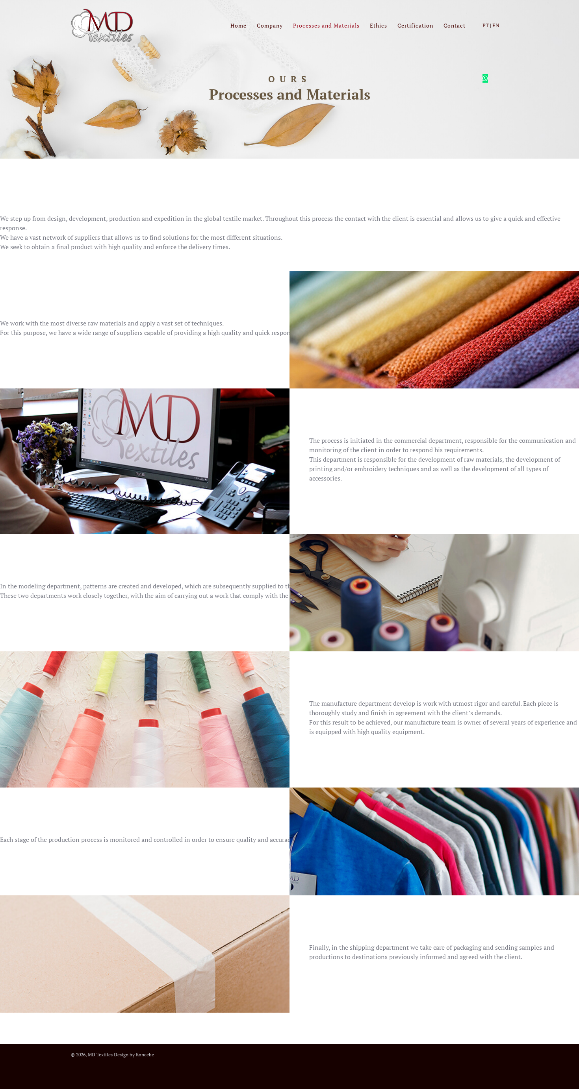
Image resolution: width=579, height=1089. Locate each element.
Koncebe (145, 1055)
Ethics (378, 25)
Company (270, 25)
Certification (415, 25)
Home (238, 25)
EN (495, 25)
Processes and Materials (326, 25)
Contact (455, 25)
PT (485, 25)
